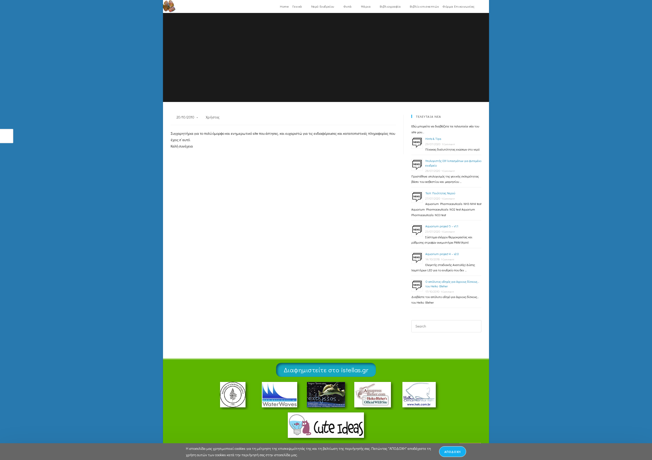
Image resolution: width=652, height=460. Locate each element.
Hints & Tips (433, 139)
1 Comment (448, 144)
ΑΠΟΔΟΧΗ (452, 452)
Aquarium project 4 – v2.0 (442, 254)
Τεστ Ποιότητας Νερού (440, 193)
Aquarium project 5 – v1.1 (441, 226)
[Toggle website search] (480, 6)
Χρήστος (213, 117)
